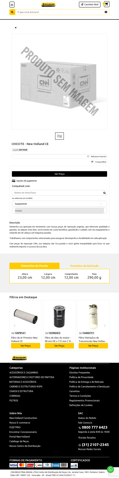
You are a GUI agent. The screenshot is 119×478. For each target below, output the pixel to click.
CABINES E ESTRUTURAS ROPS (25, 386)
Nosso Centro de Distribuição (24, 446)
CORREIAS (14, 396)
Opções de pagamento (26, 181)
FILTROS (13, 400)
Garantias (74, 391)
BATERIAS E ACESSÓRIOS (22, 382)
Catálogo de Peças (19, 441)
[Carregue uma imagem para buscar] (105, 12)
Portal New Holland (19, 436)
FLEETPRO (14, 427)
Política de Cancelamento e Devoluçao (89, 386)
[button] (25, 322)
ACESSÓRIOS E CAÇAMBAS (23, 372)
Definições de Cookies (81, 405)
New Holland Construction (23, 418)
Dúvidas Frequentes (79, 372)
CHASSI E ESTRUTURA (21, 391)
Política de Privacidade (81, 377)
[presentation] (14, 325)
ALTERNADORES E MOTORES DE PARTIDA (31, 377)
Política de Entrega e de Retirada (86, 382)
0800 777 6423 (95, 427)
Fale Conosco (85, 422)
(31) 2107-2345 (95, 444)
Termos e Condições (80, 396)
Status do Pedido (87, 418)
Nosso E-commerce (19, 422)
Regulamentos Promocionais (84, 400)
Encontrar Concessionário (23, 432)
